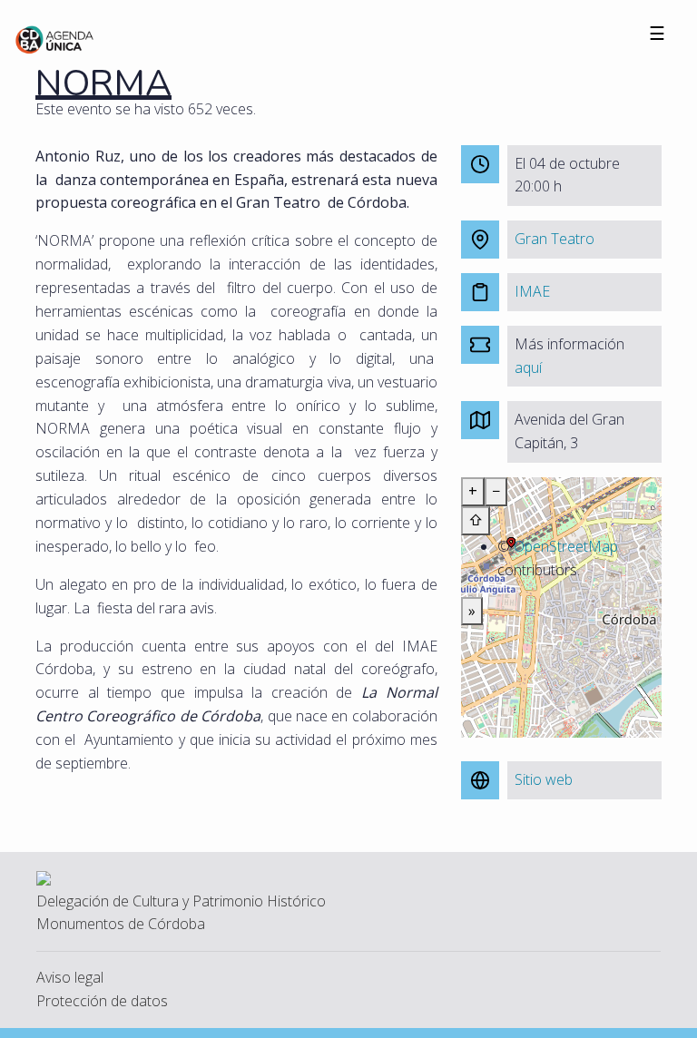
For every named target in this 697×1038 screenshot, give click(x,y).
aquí (528, 367)
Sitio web (544, 779)
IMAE (532, 291)
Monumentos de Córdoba (120, 924)
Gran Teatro (554, 239)
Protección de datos (102, 1001)
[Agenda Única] (55, 38)
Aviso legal (69, 977)
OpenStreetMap (566, 546)
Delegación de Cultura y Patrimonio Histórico (181, 901)
